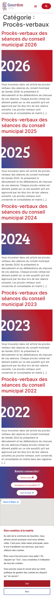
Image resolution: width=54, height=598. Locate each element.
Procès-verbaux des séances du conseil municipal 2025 (24, 125)
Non (27, 591)
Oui (27, 583)
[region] (27, 562)
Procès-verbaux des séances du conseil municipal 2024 (24, 212)
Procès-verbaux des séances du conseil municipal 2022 (24, 385)
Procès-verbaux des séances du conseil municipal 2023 (24, 298)
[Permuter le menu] (35, 6)
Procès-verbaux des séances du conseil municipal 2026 (24, 39)
